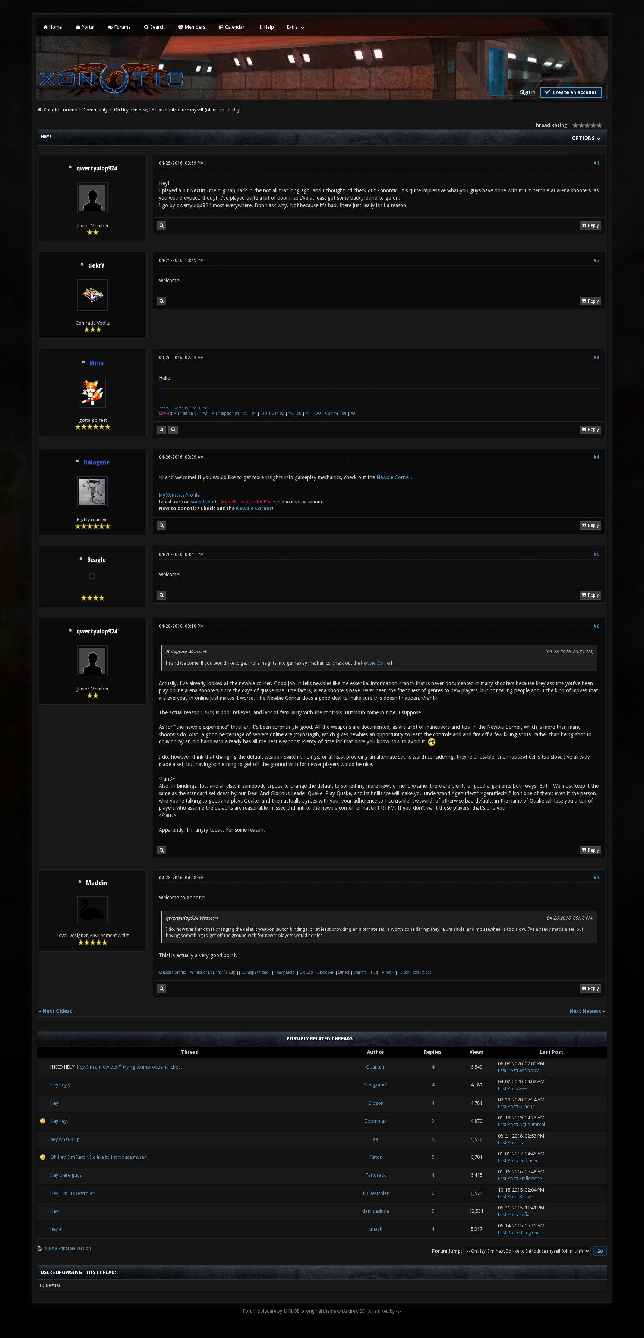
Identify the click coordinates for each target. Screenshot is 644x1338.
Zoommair (375, 1121)
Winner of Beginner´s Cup (213, 972)
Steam (164, 408)
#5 (290, 413)
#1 (596, 163)
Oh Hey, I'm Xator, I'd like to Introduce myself (98, 1157)
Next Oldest (57, 1011)
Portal (87, 27)
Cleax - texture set (415, 972)
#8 (344, 413)
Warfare (360, 972)
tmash (375, 1229)
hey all (57, 1229)
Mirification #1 (186, 413)
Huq (374, 972)
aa (375, 1139)
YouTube (199, 408)
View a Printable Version (68, 1248)
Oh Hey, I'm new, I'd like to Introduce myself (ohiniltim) (169, 110)
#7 (308, 413)
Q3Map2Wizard (255, 972)
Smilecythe (530, 1178)
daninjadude (375, 1211)
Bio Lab (306, 972)
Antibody (529, 1070)
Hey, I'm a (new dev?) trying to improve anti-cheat (129, 1067)
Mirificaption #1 (225, 413)
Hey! (54, 1103)
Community (95, 110)
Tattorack (376, 1175)
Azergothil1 (375, 1085)
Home (55, 27)
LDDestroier (376, 1193)
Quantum (376, 1067)
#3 (596, 357)
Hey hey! (59, 1121)
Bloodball (325, 972)
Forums (121, 27)
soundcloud (203, 501)
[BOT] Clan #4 (326, 413)
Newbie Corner (393, 477)
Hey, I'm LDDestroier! (72, 1193)
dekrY (96, 265)
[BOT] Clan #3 (272, 413)
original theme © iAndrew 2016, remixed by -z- (353, 1311)
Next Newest (585, 1011)
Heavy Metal (285, 972)
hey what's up (65, 1139)
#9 (353, 413)
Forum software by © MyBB (271, 1311)
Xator (376, 1157)
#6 (299, 413)
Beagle (96, 560)
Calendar (234, 27)
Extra (292, 27)
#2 (596, 260)
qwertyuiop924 (96, 168)
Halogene (529, 1233)
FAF (523, 1088)
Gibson (375, 1103)
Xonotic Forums (60, 110)
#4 (254, 413)
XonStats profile (172, 972)
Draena (527, 1106)
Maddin (96, 883)
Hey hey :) (60, 1085)
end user (528, 1160)
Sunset (344, 972)
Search (157, 27)
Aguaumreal (532, 1124)
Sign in (528, 92)
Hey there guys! (66, 1175)
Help (268, 27)
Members (194, 27)
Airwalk (388, 972)
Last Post (507, 1070)
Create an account (574, 92)
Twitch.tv (180, 408)
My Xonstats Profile (179, 495)
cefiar (525, 1214)
